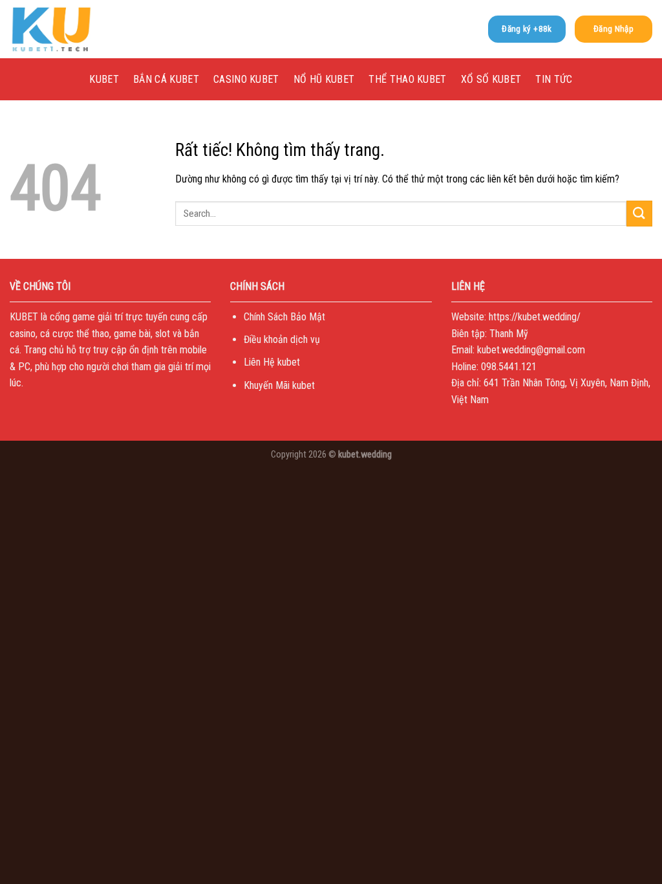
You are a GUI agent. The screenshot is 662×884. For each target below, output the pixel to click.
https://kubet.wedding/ (535, 317)
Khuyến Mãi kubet (279, 385)
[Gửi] (639, 213)
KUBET (104, 79)
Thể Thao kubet (407, 79)
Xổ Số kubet (491, 79)
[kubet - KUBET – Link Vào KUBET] (74, 29)
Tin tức (553, 79)
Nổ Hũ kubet (324, 79)
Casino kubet (246, 79)
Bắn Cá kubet (166, 79)
